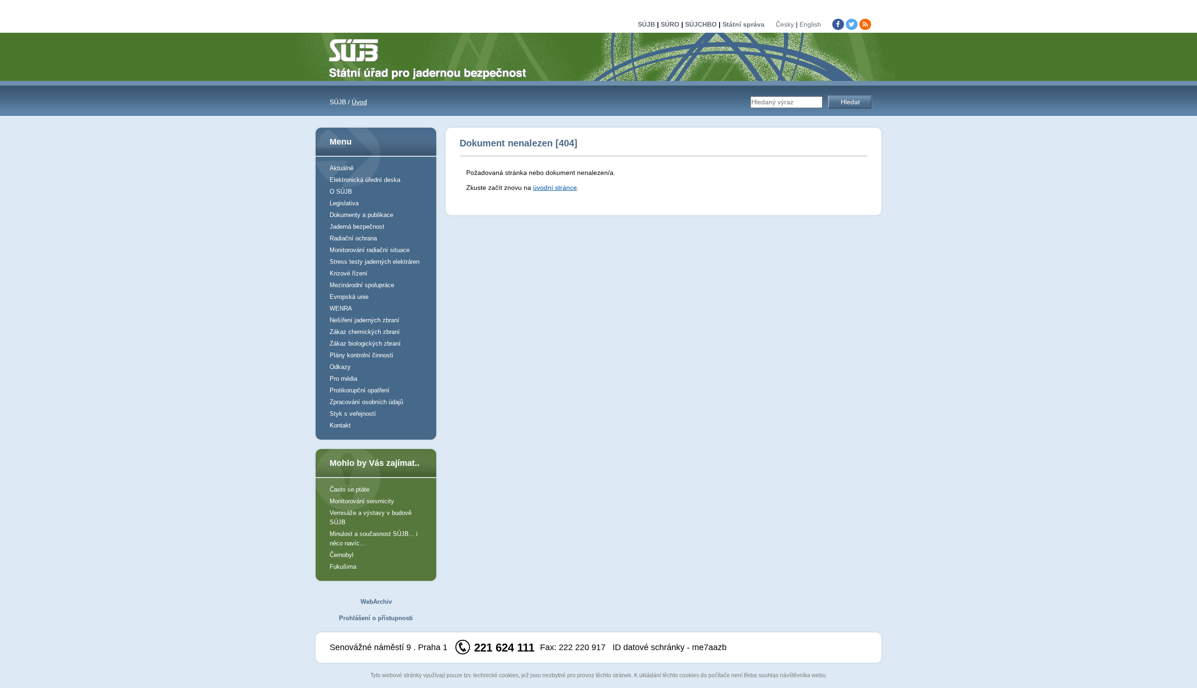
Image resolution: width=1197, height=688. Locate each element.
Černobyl (341, 554)
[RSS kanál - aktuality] (865, 24)
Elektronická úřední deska (365, 179)
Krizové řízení (349, 273)
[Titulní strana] (431, 58)
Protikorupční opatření (359, 390)
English (810, 24)
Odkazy (340, 366)
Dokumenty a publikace (361, 214)
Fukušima (343, 566)
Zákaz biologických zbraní (365, 343)
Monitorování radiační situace (370, 249)
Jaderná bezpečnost (357, 226)
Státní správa (743, 24)
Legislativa (344, 203)
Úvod (359, 102)
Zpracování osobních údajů (366, 402)
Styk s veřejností (353, 413)
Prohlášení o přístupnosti (376, 618)
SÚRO (670, 24)
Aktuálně (341, 168)
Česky (785, 24)
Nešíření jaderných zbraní (364, 320)
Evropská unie (349, 296)
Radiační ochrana (353, 238)
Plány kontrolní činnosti (361, 355)
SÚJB (646, 24)
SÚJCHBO (701, 24)
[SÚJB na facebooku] (838, 24)
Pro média (343, 378)
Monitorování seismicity (362, 501)
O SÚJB (341, 191)
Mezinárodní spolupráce (362, 285)
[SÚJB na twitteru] (852, 24)
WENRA (341, 308)
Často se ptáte (349, 489)
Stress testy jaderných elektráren (374, 261)
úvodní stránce (555, 187)
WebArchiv (376, 601)
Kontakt (340, 425)
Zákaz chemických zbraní (365, 331)
